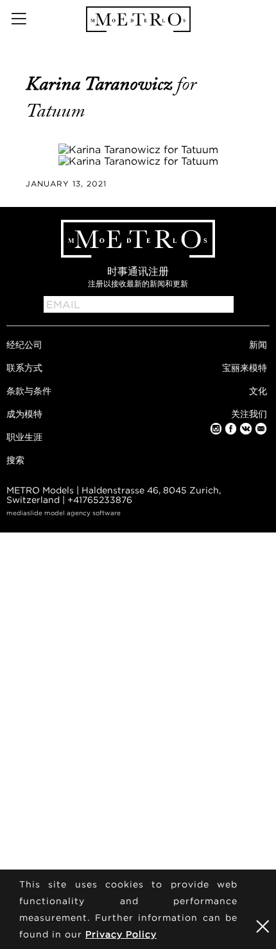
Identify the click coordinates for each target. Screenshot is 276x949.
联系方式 (24, 367)
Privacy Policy (121, 934)
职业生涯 (24, 436)
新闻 (258, 344)
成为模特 (24, 413)
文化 (258, 390)
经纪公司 (24, 344)
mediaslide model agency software (63, 512)
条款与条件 (28, 390)
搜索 (15, 460)
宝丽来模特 (244, 367)
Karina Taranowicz (101, 83)
